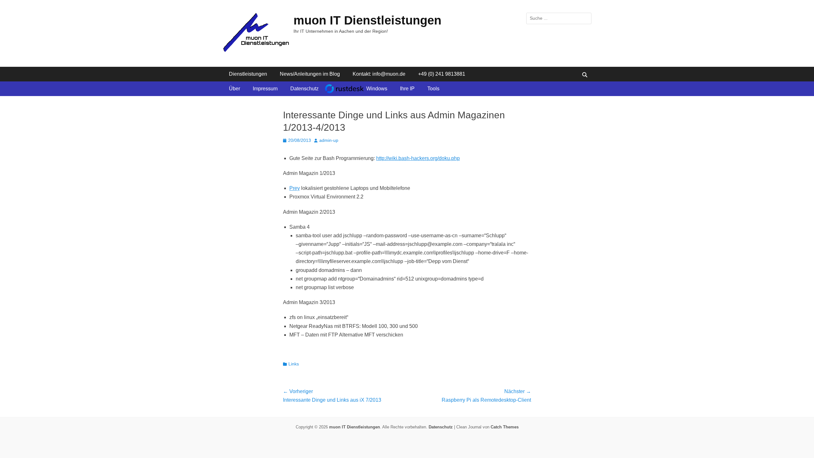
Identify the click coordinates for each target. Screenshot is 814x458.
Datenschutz (304, 88)
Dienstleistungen (248, 74)
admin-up (328, 140)
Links (293, 363)
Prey (294, 188)
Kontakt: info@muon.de (379, 74)
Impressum (265, 88)
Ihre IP (407, 88)
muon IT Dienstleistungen (367, 20)
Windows (376, 88)
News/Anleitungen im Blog (310, 74)
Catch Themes (505, 427)
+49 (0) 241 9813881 (441, 74)
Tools (433, 88)
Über (234, 88)
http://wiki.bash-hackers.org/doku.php (418, 158)
